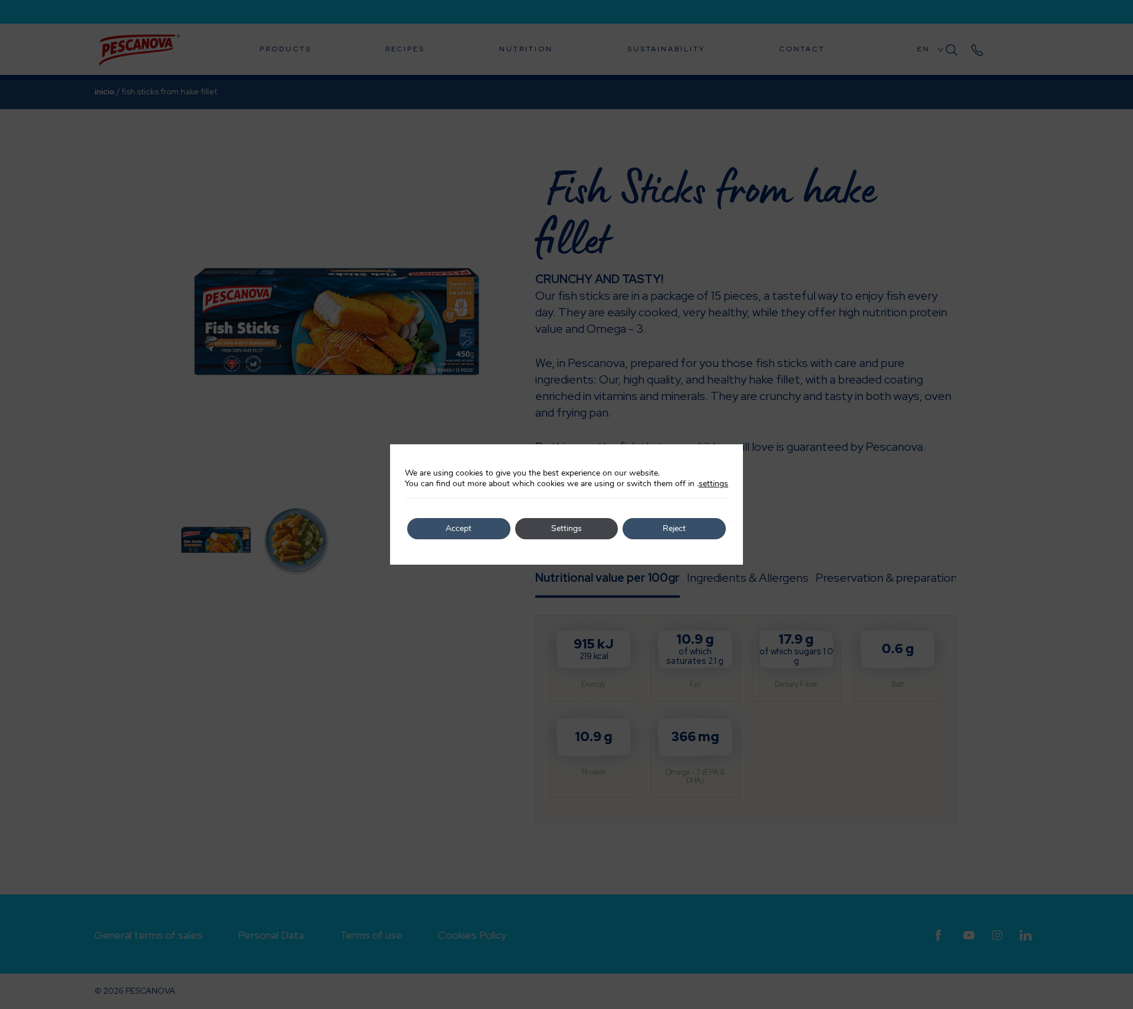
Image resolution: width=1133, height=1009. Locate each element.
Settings (566, 528)
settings (713, 484)
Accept (458, 528)
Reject (674, 528)
